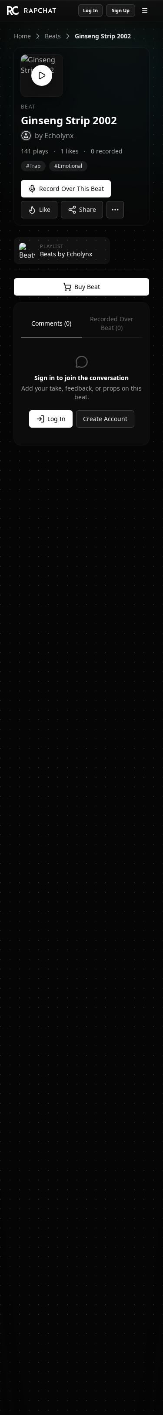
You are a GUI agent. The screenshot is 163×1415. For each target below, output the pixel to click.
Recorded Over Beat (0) (111, 323)
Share (87, 209)
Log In (90, 10)
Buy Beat (87, 286)
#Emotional (68, 166)
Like (44, 209)
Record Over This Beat (71, 188)
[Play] (42, 75)
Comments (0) (51, 323)
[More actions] (115, 209)
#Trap (33, 166)
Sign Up (121, 10)
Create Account (105, 419)
